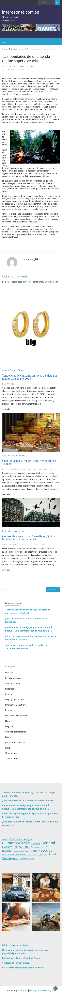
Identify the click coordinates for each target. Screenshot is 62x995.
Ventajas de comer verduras (16, 962)
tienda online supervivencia (13, 70)
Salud (7, 747)
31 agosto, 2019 (10, 545)
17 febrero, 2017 (10, 67)
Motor (8, 721)
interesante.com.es (20, 12)
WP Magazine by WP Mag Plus (42, 990)
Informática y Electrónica (16, 704)
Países (8, 737)
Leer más (6, 570)
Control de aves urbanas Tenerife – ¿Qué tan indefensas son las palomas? (29, 538)
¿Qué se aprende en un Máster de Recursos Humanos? (29, 800)
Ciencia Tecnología (13, 678)
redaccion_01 (30, 259)
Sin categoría (11, 753)
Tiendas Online (12, 758)
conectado (28, 281)
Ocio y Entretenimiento (15, 731)
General (30, 67)
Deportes (22, 67)
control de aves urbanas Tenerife (32, 545)
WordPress (23, 990)
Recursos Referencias (15, 742)
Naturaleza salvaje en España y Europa (21, 958)
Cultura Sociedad (9, 531)
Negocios (9, 726)
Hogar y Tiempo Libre (14, 699)
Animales (9, 672)
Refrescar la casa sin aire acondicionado (22, 967)
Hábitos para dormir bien (15, 945)
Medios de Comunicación (16, 715)
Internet (9, 710)
